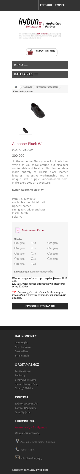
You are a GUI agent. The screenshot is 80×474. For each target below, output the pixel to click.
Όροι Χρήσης (23, 412)
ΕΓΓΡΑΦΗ (46, 5)
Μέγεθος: (18, 239)
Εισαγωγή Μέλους (25, 379)
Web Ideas (42, 470)
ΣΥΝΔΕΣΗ (60, 5)
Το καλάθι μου (23, 371)
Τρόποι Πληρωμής (25, 408)
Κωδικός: (17, 150)
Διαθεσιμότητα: (22, 271)
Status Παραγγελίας (26, 384)
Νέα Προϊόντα (23, 347)
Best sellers (21, 351)
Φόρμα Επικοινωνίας (27, 433)
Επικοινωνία (22, 355)
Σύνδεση (20, 375)
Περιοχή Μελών (24, 388)
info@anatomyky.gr (32, 458)
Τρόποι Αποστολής (26, 403)
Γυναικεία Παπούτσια (47, 87)
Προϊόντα (27, 87)
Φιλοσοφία (21, 342)
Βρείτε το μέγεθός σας (33, 230)
